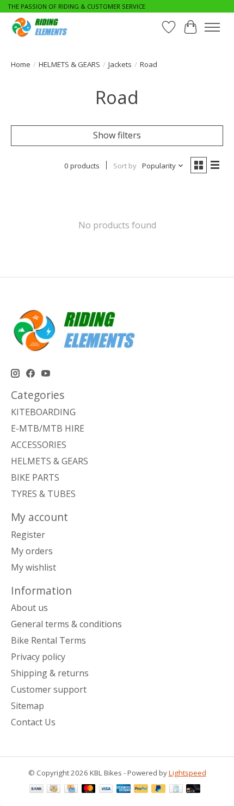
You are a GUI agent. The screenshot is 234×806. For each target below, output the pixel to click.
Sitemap (27, 706)
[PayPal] (141, 789)
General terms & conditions (66, 624)
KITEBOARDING (43, 412)
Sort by (125, 166)
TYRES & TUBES (43, 494)
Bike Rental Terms (48, 640)
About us (29, 608)
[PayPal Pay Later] (158, 789)
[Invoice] (176, 789)
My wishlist (33, 567)
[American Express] (123, 789)
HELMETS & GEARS (69, 64)
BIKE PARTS (35, 477)
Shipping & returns (50, 673)
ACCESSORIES (38, 445)
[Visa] (106, 789)
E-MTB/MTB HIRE (47, 428)
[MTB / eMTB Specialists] (41, 27)
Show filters (117, 135)
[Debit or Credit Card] (193, 789)
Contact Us (33, 722)
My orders (32, 551)
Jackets (120, 64)
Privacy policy (38, 657)
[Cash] (53, 789)
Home (20, 64)
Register (28, 535)
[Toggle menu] (212, 27)
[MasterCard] (89, 789)
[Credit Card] (71, 789)
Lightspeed (187, 773)
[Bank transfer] (36, 789)
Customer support (49, 689)
